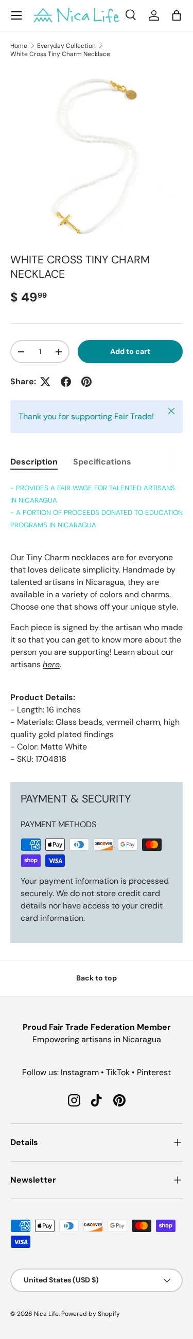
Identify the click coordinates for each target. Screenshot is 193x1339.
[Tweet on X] (45, 381)
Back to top (96, 978)
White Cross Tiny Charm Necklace (60, 54)
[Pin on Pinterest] (86, 381)
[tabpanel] (96, 623)
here (51, 664)
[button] (176, 15)
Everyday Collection (66, 46)
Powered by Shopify (90, 1314)
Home (18, 46)
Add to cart (130, 351)
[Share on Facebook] (66, 381)
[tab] (34, 461)
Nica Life (46, 1314)
